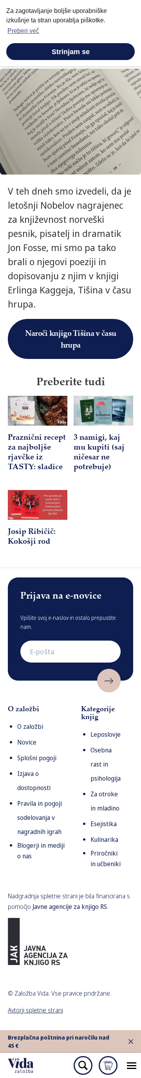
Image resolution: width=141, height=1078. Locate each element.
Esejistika (103, 823)
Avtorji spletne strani (35, 1010)
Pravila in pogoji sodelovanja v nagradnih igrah (39, 817)
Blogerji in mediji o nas (41, 850)
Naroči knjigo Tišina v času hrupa (70, 339)
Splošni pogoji (36, 758)
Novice (26, 742)
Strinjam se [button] (71, 52)
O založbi (30, 726)
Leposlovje (105, 734)
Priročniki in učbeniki (105, 858)
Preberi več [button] (23, 30)
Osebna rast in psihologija (105, 764)
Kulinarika (104, 839)
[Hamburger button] (131, 1065)
